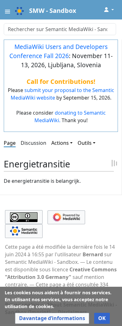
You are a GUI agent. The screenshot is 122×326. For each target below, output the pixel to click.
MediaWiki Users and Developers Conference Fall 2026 (58, 51)
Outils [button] (85, 142)
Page (10, 142)
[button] (52, 318)
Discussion (33, 142)
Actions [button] (60, 142)
